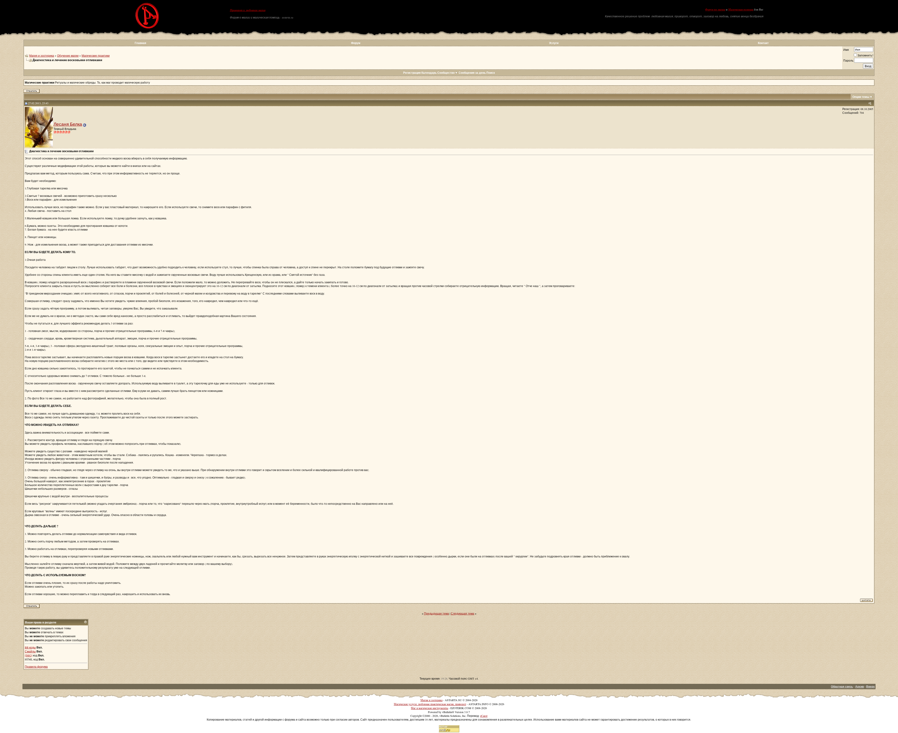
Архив (859, 687)
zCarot (483, 716)
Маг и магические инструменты (429, 708)
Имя (846, 50)
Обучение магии (68, 55)
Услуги (553, 43)
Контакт (763, 43)
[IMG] (28, 655)
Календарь (429, 73)
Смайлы (30, 651)
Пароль (848, 60)
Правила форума (36, 666)
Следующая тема (462, 613)
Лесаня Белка (68, 124)
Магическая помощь (740, 9)
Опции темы (860, 97)
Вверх (870, 687)
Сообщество (446, 73)
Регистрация (412, 73)
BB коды (30, 647)
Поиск (490, 73)
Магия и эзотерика (41, 55)
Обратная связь (842, 687)
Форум (355, 43)
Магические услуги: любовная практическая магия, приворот (430, 704)
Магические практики (96, 55)
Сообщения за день (472, 73)
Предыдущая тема (436, 613)
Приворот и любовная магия (247, 10)
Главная (140, 43)
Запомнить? (865, 55)
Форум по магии (715, 9)
